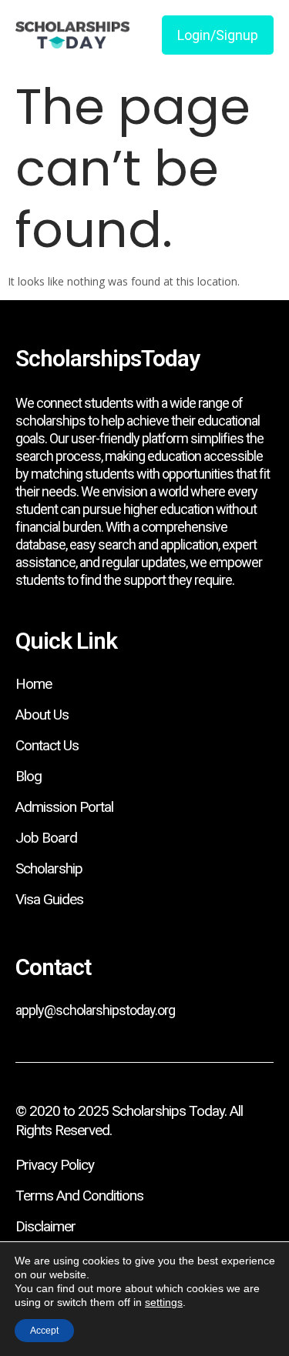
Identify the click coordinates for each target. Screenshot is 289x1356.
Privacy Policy (54, 1165)
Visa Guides (49, 899)
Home (33, 684)
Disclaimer (45, 1226)
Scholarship (48, 868)
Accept (44, 1330)
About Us (42, 714)
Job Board (46, 838)
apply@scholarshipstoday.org (95, 1010)
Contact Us (47, 745)
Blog (28, 776)
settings (164, 1302)
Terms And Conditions (79, 1195)
